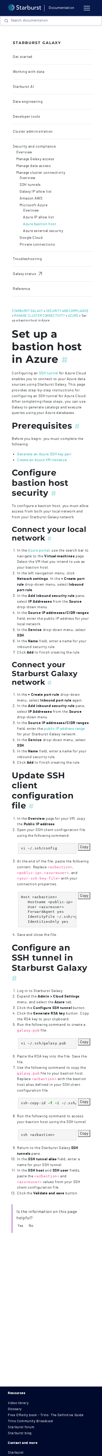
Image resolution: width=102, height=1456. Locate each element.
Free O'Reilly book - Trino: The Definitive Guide (46, 1415)
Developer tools (26, 116)
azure (73, 315)
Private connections (37, 244)
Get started (22, 57)
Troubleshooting (27, 259)
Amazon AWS (31, 198)
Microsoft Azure (34, 205)
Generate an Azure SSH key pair (44, 454)
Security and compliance (34, 146)
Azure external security (43, 231)
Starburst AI (23, 87)
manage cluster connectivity (39, 315)
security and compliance (67, 310)
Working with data (28, 72)
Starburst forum (21, 1427)
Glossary (15, 1409)
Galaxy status (28, 274)
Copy (84, 847)
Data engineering (27, 102)
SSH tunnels (30, 185)
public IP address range (64, 729)
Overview (24, 152)
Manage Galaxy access (35, 159)
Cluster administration (33, 131)
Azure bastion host (39, 224)
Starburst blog (20, 1433)
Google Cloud (31, 238)
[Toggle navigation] (87, 8)
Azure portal (38, 550)
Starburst (16, 1452)
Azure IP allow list (38, 217)
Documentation (61, 8)
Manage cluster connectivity (40, 173)
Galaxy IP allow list (36, 191)
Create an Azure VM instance (42, 460)
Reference (21, 289)
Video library (18, 1403)
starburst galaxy (27, 310)
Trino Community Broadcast (30, 1421)
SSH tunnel (48, 373)
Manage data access (33, 166)
